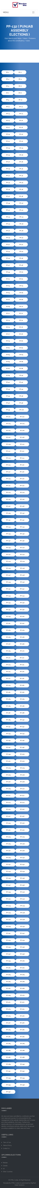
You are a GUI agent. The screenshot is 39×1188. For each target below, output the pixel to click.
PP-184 (22, 699)
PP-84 (21, 354)
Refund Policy (7, 1145)
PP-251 (8, 933)
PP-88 (21, 368)
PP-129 (8, 513)
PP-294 (22, 1078)
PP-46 (21, 224)
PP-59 (8, 272)
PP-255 (8, 947)
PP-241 (8, 899)
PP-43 (8, 217)
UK (4, 1168)
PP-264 (22, 974)
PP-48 (21, 230)
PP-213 (8, 802)
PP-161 (8, 623)
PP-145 (8, 568)
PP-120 (22, 478)
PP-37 (8, 196)
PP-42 (21, 210)
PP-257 (8, 954)
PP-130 (22, 513)
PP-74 (21, 320)
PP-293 (8, 1078)
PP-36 (21, 189)
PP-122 (22, 485)
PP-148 (22, 575)
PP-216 (22, 809)
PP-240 (22, 892)
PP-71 (8, 313)
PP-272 (22, 1002)
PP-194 (22, 733)
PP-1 (7, 72)
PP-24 (21, 148)
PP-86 (21, 361)
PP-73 (8, 320)
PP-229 (8, 857)
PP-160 (22, 616)
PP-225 (8, 844)
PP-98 (21, 403)
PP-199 (8, 754)
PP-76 (21, 327)
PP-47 (8, 230)
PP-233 (8, 871)
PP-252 (22, 933)
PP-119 (8, 478)
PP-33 (8, 182)
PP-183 (8, 699)
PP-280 (22, 1029)
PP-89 (8, 375)
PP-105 (8, 430)
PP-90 (21, 375)
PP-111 (8, 451)
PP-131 (8, 520)
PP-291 (8, 1071)
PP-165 (8, 637)
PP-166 (22, 637)
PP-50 (21, 237)
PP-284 (22, 1043)
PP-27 (8, 162)
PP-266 (22, 981)
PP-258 (22, 954)
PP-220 (22, 823)
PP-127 (8, 506)
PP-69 (8, 306)
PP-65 (8, 292)
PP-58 (21, 265)
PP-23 (8, 148)
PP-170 (22, 651)
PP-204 (22, 768)
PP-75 (8, 327)
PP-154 (22, 596)
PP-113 (8, 458)
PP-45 (8, 224)
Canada (5, 1165)
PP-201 (8, 761)
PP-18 (21, 127)
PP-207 (8, 781)
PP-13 (8, 113)
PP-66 (21, 292)
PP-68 (21, 299)
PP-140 (22, 547)
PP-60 (21, 272)
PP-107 (8, 437)
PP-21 (8, 141)
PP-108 (22, 437)
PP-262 (22, 968)
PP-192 (22, 726)
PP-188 (22, 713)
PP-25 (8, 155)
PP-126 (22, 499)
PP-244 (22, 905)
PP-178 (22, 678)
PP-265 (8, 981)
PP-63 (8, 286)
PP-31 (8, 175)
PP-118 (22, 472)
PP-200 (22, 754)
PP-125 (8, 499)
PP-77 (8, 334)
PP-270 (22, 995)
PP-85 (8, 361)
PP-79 (8, 341)
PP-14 (21, 113)
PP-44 (21, 217)
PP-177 (8, 678)
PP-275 (8, 1016)
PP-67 (8, 299)
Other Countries (7, 1171)
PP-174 (22, 664)
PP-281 (8, 1036)
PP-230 (22, 857)
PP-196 (22, 740)
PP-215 (8, 809)
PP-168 (22, 644)
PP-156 (22, 602)
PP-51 (8, 244)
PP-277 (8, 1023)
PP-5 (7, 86)
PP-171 (8, 658)
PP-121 (8, 485)
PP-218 (22, 816)
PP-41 (8, 210)
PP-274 (22, 1009)
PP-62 (21, 279)
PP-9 (7, 100)
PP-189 (8, 720)
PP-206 (22, 775)
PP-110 (22, 444)
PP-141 (8, 554)
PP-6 (20, 86)
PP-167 (8, 644)
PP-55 (8, 258)
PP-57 (8, 265)
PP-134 (22, 527)
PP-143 (8, 561)
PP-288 (22, 1057)
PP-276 (22, 1016)
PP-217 (8, 816)
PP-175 (8, 671)
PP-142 (22, 554)
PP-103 (8, 423)
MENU (6, 12)
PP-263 (8, 974)
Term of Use (7, 1142)
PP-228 (22, 850)
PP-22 (21, 141)
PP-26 (21, 155)
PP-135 (8, 534)
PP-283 (8, 1043)
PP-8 (20, 93)
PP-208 (22, 781)
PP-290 (22, 1064)
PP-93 (8, 389)
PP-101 (8, 416)
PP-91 (8, 382)
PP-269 (8, 995)
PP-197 (8, 747)
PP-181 (8, 692)
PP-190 (22, 720)
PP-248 (22, 919)
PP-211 (8, 795)
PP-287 (8, 1057)
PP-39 (8, 203)
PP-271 (8, 1002)
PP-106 (22, 430)
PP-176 (22, 671)
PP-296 (22, 1085)
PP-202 (22, 761)
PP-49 (8, 237)
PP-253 (8, 940)
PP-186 (22, 706)
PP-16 (21, 120)
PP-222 (22, 830)
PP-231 (8, 864)
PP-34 (21, 182)
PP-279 (8, 1029)
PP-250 (22, 926)
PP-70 (21, 306)
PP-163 (8, 630)
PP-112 (22, 451)
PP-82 (21, 348)
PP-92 (21, 382)
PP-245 (8, 912)
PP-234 (22, 871)
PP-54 (21, 251)
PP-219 (8, 823)
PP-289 (8, 1064)
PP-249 (8, 926)
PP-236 (22, 878)
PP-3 (7, 79)
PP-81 (8, 348)
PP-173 (8, 664)
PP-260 (22, 961)
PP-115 (8, 465)
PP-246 (22, 912)
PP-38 (21, 196)
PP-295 (8, 1085)
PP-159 (8, 616)
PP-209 (8, 788)
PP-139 (8, 547)
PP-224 (22, 837)
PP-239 (8, 892)
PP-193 (8, 733)
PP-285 (8, 1050)
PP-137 (8, 540)
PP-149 (8, 582)
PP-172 (22, 658)
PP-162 (22, 623)
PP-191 (8, 726)
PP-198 (22, 747)
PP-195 (8, 740)
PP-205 (8, 775)
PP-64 (21, 286)
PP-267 (8, 988)
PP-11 (8, 106)
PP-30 (21, 168)
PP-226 (22, 844)
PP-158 (22, 609)
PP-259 (8, 961)
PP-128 (22, 506)
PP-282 (22, 1036)
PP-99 (8, 410)
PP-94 (21, 389)
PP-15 (8, 120)
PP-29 (8, 168)
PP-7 (7, 93)
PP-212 (22, 795)
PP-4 (20, 79)
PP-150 (22, 582)
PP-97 (8, 403)
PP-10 (20, 100)
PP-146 (22, 568)
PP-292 (22, 1071)
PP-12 (21, 106)
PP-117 (8, 472)
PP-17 (8, 127)
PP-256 (22, 947)
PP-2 (20, 72)
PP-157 (8, 609)
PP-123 (8, 492)
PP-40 (21, 203)
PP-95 (8, 396)
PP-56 (21, 258)
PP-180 (22, 685)
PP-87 (8, 368)
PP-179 (8, 685)
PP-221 (8, 830)
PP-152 (22, 589)
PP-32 (21, 175)
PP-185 (8, 706)
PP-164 (22, 630)
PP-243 (8, 905)
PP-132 (22, 520)
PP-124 (22, 492)
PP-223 (8, 837)
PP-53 (8, 251)
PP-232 (22, 864)
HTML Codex (14, 1180)
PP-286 (22, 1050)
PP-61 (8, 279)
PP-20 (21, 134)
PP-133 (8, 527)
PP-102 (22, 416)
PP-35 (8, 189)
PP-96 (21, 396)
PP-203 (8, 768)
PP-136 (22, 534)
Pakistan (5, 1162)
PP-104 (22, 423)
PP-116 (22, 465)
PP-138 (22, 540)
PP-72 (21, 313)
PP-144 (22, 561)
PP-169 (8, 651)
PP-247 (8, 919)
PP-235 (8, 878)
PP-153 (8, 596)
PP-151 (8, 589)
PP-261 (8, 968)
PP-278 (22, 1023)
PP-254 (22, 940)
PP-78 (21, 334)
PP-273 (8, 1009)
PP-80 (21, 341)
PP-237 (8, 885)
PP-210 (22, 788)
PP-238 (22, 885)
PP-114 (22, 458)
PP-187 (8, 713)
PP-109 (8, 444)
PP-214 (22, 802)
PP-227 (8, 850)
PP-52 (21, 244)
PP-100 (22, 410)
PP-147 (8, 575)
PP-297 (8, 1092)
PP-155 (8, 602)
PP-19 (8, 134)
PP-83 (8, 354)
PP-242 (22, 899)
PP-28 (21, 162)
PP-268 (22, 988)
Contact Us (6, 1148)
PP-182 (22, 692)
